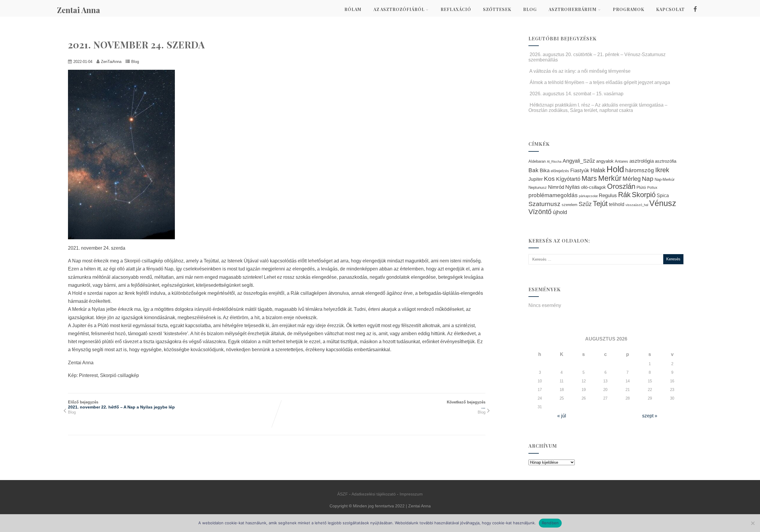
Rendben (550, 522)
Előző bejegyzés (121, 404)
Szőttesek (497, 9)
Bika (545, 170)
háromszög (639, 170)
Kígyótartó (568, 179)
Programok (628, 9)
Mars (589, 178)
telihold (616, 204)
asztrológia (641, 161)
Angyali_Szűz (579, 161)
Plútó (641, 187)
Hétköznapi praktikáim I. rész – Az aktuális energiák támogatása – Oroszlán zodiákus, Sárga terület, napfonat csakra (597, 107)
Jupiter (535, 179)
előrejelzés (560, 171)
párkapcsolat (588, 196)
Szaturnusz (544, 203)
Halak (597, 170)
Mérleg (632, 178)
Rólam (353, 9)
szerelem (569, 205)
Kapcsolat (670, 9)
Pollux (652, 187)
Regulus (608, 195)
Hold (615, 169)
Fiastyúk (579, 170)
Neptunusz (537, 188)
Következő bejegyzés (466, 404)
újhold (560, 212)
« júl (561, 415)
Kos (549, 178)
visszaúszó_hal (637, 205)
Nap (647, 178)
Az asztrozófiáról (399, 9)
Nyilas (572, 187)
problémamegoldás (553, 195)
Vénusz (662, 203)
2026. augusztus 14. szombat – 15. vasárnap (576, 93)
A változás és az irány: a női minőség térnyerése (580, 71)
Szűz (585, 204)
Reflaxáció (456, 9)
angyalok (605, 161)
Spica (663, 195)
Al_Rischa (554, 161)
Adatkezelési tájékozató (374, 494)
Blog (530, 9)
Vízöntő (540, 212)
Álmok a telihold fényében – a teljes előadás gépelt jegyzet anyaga (600, 82)
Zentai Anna (78, 10)
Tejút (600, 204)
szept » (649, 415)
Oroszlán (621, 186)
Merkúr (609, 178)
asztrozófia (665, 161)
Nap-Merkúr (664, 180)
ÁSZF (342, 494)
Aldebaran (537, 161)
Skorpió (644, 195)
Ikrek (662, 170)
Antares (621, 161)
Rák (624, 195)
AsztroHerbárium (573, 9)
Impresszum (411, 494)
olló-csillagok (593, 187)
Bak (533, 170)
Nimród (556, 187)
